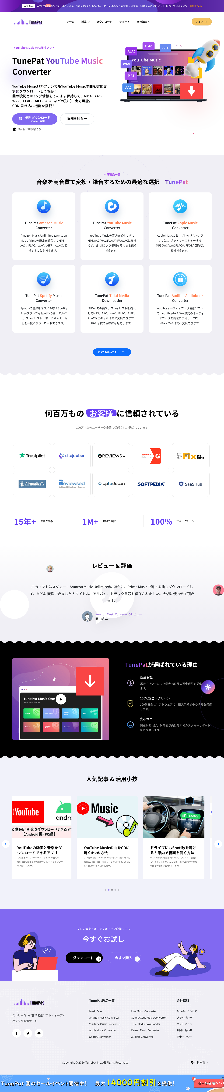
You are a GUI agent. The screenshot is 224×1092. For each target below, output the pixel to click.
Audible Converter (142, 1036)
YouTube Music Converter (104, 1024)
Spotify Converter (100, 1036)
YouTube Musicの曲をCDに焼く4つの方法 (45, 850)
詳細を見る (196, 6)
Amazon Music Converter (104, 1017)
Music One (95, 1011)
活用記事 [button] (142, 21)
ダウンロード (104, 21)
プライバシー (184, 1017)
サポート (124, 21)
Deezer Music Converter (145, 1030)
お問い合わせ (184, 1030)
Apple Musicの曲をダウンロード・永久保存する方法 (178, 850)
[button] (105, 890)
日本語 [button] (201, 1062)
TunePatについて (187, 1011)
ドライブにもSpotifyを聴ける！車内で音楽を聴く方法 (111, 850)
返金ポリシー (148, 683)
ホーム (70, 21)
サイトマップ (184, 1024)
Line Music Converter (144, 1011)
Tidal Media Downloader (145, 1024)
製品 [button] (84, 21)
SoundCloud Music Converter (149, 1017)
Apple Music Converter (102, 1030)
